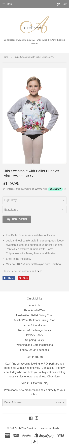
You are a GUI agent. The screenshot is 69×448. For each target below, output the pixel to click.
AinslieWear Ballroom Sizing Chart (34, 320)
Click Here (53, 376)
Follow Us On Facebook (34, 350)
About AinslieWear (34, 310)
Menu (10, 4)
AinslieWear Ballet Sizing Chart (34, 315)
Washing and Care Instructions (34, 344)
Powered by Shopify (49, 428)
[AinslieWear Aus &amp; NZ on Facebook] (31, 418)
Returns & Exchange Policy (34, 330)
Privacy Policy (34, 335)
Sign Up (60, 402)
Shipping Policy (34, 340)
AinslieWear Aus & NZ (26, 428)
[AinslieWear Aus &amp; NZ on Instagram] (36, 418)
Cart (63, 4)
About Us (34, 305)
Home (5, 57)
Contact (46, 367)
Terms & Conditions (34, 325)
